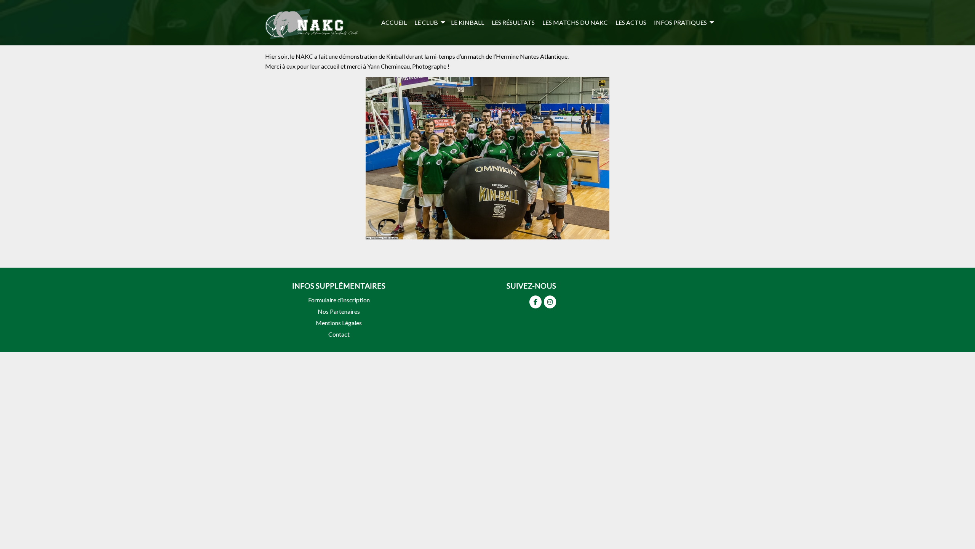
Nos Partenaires (339, 311)
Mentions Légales (339, 322)
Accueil (394, 22)
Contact (339, 334)
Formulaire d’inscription (339, 299)
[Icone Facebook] (535, 301)
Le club (426, 22)
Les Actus (630, 22)
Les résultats (513, 22)
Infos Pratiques (680, 22)
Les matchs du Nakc (575, 22)
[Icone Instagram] (550, 301)
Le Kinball (467, 22)
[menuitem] (394, 22)
